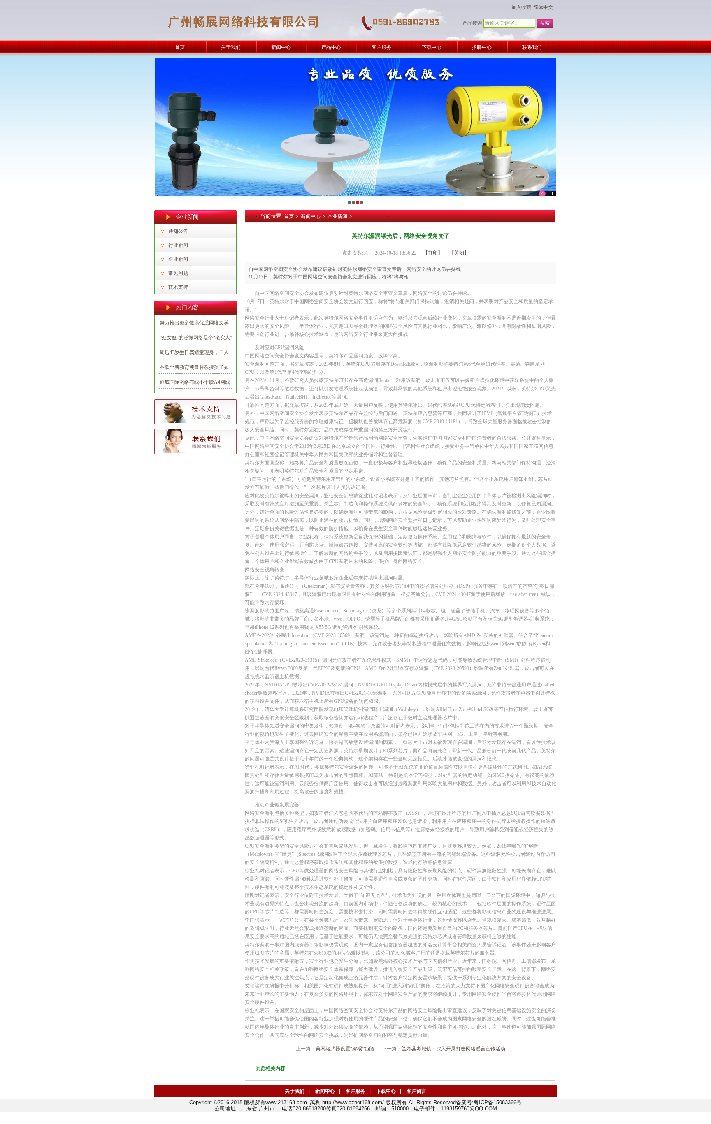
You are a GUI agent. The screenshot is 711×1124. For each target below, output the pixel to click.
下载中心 (386, 1091)
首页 (289, 216)
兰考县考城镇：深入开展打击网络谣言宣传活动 (453, 1049)
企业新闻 (178, 259)
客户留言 (416, 1091)
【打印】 (433, 253)
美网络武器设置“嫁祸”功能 (345, 1049)
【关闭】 (459, 253)
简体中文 (543, 7)
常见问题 (178, 273)
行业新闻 (178, 245)
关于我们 (294, 1091)
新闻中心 (311, 216)
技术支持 (178, 287)
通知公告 (178, 231)
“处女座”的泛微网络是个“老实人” (196, 338)
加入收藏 (521, 7)
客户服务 (355, 1091)
